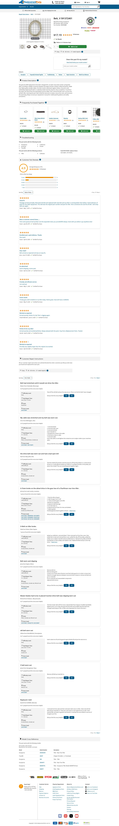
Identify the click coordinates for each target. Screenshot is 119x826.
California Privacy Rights (73, 793)
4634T (41, 756)
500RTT (42, 769)
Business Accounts (44, 797)
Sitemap (69, 809)
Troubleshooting (50, 74)
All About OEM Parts (72, 789)
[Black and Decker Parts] (32, 777)
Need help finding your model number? (77, 62)
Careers (69, 807)
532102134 (30, 519)
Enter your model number (70, 66)
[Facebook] (60, 816)
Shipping (41, 789)
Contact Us (42, 795)
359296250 (42, 752)
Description (23, 74)
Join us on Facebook (92, 787)
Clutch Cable (23, 118)
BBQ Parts (55, 791)
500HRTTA (42, 766)
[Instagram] (65, 816)
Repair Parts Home (24, 14)
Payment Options (43, 793)
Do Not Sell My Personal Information (73, 798)
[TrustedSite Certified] (86, 823)
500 (41, 759)
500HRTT (42, 762)
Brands (32, 6)
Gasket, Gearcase (53, 118)
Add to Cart (74, 47)
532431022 (36, 517)
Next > (98, 378)
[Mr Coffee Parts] (72, 777)
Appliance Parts (57, 787)
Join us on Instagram (92, 789)
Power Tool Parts (57, 799)
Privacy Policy (70, 791)
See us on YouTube (92, 793)
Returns (41, 791)
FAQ (40, 787)
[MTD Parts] (56, 777)
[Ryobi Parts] (48, 777)
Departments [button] (22, 6)
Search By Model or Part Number (80, 7)
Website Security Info (72, 805)
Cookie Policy (70, 795)
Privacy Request (71, 801)
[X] (71, 816)
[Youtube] (76, 816)
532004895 (36, 519)
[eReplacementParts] (30, 2)
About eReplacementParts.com (75, 787)
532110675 (30, 445)
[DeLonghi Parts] (64, 777)
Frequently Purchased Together (36, 74)
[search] (98, 6)
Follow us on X (91, 791)
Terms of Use (70, 803)
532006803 (30, 517)
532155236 (24, 519)
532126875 (36, 515)
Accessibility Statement (73, 811)
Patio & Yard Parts (57, 797)
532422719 (30, 623)
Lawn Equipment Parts (58, 795)
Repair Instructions (71, 74)
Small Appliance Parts (58, 789)
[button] (99, 2)
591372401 (24, 410)
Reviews (60, 74)
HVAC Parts (56, 793)
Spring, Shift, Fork (83, 118)
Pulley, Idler (96, 119)
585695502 (30, 515)
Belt (32, 14)
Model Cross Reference (84, 74)
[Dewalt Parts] (40, 777)
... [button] (71, 510)
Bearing (66, 118)
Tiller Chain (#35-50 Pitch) (40, 119)
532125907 (36, 623)
